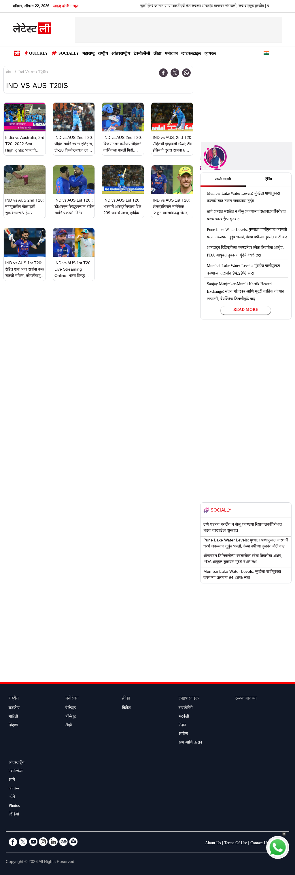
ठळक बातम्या (246, 698)
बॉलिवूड (70, 708)
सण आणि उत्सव (190, 743)
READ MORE (245, 310)
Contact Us (259, 843)
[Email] (73, 841)
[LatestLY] (32, 30)
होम (8, 73)
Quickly (38, 54)
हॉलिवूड (70, 717)
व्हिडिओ (14, 815)
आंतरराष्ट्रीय (120, 54)
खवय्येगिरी (185, 708)
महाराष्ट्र (88, 54)
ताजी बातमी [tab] (223, 180)
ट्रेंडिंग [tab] (268, 180)
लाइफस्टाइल (191, 54)
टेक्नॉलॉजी (142, 54)
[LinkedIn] (53, 841)
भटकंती (184, 717)
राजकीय (14, 708)
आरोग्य (183, 734)
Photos (14, 806)
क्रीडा (157, 54)
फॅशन (182, 726)
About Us (213, 843)
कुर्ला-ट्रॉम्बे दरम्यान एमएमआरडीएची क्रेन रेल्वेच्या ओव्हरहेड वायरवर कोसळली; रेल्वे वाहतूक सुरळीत (181, 6)
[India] (266, 54)
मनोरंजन (171, 54)
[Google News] (63, 841)
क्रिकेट (126, 708)
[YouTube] (33, 841)
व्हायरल (210, 54)
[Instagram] (43, 841)
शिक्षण (13, 726)
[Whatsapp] (186, 72)
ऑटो (12, 780)
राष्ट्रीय (103, 54)
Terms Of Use (235, 843)
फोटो (12, 797)
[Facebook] (163, 72)
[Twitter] (175, 72)
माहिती (13, 717)
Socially (68, 54)
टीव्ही (68, 726)
